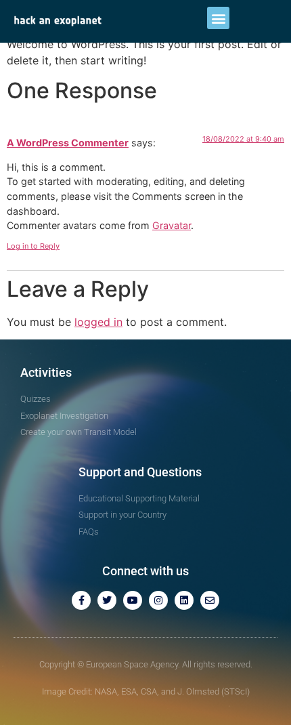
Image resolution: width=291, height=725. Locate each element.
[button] (218, 18)
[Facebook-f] (81, 600)
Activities (46, 372)
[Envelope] (209, 600)
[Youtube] (132, 600)
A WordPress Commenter (68, 142)
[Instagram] (158, 600)
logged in (98, 322)
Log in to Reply (33, 246)
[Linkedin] (184, 600)
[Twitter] (106, 600)
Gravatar (171, 225)
